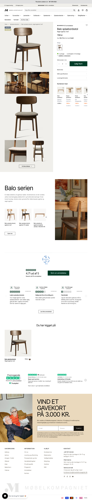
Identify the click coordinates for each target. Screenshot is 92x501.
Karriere (26, 473)
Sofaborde (36, 15)
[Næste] (87, 95)
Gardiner (46, 464)
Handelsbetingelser (29, 461)
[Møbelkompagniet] (14, 10)
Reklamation (47, 455)
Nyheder (16, 20)
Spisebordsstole (58, 15)
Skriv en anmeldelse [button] (58, 273)
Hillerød (7, 461)
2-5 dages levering (8, 5)
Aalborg (7, 452)
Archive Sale (24, 20)
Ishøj (6, 464)
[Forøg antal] (66, 63)
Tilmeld (78, 428)
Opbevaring (70, 15)
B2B (45, 467)
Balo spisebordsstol (10, 359)
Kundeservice (48, 452)
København (8, 467)
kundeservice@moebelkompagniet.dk (75, 472)
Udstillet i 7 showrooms (64, 55)
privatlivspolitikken (53, 436)
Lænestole (26, 15)
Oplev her (9, 233)
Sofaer (7, 15)
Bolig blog (47, 461)
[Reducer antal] (59, 63)
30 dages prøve (19, 5)
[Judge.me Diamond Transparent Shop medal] (46, 259)
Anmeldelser (27, 470)
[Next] (46, 217)
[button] (60, 25)
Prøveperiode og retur (30, 458)
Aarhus (7, 455)
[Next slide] (86, 296)
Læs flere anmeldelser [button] (46, 311)
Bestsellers (8, 20)
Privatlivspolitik (28, 464)
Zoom (45, 29)
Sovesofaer (16, 15)
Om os (26, 452)
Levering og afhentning (31, 455)
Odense (7, 470)
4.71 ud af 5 (32, 273)
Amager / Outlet (9, 458)
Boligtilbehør (81, 15)
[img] (15, 291)
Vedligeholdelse (48, 458)
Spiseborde (46, 15)
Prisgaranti (27, 467)
